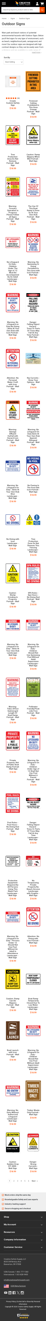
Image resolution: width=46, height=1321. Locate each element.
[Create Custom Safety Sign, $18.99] (12, 81)
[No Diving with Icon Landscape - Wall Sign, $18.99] (12, 520)
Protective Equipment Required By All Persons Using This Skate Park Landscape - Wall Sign (12, 888)
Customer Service (13, 1247)
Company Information (15, 1239)
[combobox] (23, 10)
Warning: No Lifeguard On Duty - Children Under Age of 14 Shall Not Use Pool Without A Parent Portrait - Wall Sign (33, 771)
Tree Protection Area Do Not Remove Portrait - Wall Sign (13, 160)
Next (34, 1181)
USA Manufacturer (18, 1286)
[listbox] (13, 62)
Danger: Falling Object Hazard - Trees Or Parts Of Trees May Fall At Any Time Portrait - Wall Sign (33, 329)
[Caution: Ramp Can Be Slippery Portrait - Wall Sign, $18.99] (12, 979)
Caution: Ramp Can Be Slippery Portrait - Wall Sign (12, 1003)
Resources (9, 1232)
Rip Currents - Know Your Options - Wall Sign (33, 381)
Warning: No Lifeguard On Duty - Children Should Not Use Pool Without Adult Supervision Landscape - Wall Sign (33, 1059)
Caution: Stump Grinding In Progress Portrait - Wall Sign (13, 598)
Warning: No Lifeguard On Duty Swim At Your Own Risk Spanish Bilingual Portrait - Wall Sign (33, 437)
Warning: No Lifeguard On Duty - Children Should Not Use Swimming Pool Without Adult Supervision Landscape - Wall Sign (33, 655)
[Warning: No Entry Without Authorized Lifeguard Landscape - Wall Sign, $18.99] (12, 1091)
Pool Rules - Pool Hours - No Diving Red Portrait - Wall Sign (12, 827)
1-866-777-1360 (21, 1272)
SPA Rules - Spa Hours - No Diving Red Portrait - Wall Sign (33, 597)
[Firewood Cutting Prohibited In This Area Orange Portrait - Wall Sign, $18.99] (33, 81)
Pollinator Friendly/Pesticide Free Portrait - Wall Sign (33, 711)
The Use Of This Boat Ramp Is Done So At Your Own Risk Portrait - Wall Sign (33, 212)
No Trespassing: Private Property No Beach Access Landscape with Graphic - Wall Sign (33, 888)
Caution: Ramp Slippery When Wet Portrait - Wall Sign (33, 158)
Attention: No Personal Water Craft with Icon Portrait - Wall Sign (13, 383)
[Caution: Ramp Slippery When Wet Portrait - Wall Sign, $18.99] (33, 135)
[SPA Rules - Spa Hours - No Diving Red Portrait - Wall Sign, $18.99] (33, 573)
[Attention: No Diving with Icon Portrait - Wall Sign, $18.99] (33, 917)
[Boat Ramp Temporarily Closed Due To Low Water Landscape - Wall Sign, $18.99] (33, 979)
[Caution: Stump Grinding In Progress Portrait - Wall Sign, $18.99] (12, 573)
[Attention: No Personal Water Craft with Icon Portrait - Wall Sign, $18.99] (12, 358)
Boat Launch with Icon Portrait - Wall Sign (13, 1053)
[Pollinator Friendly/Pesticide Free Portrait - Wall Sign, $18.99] (33, 687)
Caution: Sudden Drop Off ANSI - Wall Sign (13, 1165)
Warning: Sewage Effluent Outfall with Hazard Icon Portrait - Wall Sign (13, 436)
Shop (6, 1217)
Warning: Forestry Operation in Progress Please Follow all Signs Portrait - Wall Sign (13, 213)
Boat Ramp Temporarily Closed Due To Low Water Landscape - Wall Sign (33, 1004)
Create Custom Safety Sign (12, 103)
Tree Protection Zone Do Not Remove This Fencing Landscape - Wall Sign (33, 545)
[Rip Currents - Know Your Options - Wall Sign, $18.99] (33, 358)
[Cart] (42, 4)
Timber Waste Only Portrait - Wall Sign (33, 1112)
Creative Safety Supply (25, 1307)
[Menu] (3, 3)
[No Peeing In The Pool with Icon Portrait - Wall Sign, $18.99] (33, 466)
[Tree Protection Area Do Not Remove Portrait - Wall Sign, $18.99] (12, 135)
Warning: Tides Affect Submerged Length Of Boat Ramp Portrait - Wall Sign (13, 713)
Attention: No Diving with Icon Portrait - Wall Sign (33, 939)
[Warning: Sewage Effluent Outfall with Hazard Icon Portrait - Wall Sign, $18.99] (12, 410)
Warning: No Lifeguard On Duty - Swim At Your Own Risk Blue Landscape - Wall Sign (12, 491)
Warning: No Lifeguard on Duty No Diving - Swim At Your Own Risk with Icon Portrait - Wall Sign (12, 328)
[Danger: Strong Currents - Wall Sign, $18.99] (33, 1142)
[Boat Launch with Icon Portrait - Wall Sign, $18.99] (12, 1031)
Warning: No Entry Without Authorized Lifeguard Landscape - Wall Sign (13, 1115)
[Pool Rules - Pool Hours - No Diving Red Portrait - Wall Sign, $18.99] (12, 803)
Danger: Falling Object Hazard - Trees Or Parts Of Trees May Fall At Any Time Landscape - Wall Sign (33, 831)
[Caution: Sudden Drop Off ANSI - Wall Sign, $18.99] (12, 1142)
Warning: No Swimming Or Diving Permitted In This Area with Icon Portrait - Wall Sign (33, 268)
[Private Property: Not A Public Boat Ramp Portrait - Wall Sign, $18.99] (12, 741)
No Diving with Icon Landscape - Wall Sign (12, 542)
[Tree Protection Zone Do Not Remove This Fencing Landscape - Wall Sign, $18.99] (33, 520)
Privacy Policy (11, 1301)
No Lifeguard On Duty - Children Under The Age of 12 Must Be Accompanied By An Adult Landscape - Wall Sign (12, 271)
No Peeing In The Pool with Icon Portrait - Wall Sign (33, 488)
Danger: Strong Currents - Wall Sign (33, 1165)
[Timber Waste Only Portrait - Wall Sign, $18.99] (33, 1091)
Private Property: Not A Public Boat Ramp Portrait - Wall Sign (12, 764)
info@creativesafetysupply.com (17, 1280)
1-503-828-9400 (21, 1274)
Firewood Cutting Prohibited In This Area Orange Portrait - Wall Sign (33, 107)
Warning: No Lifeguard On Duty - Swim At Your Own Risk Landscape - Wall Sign (12, 649)
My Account (10, 1224)
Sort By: (7, 58)
